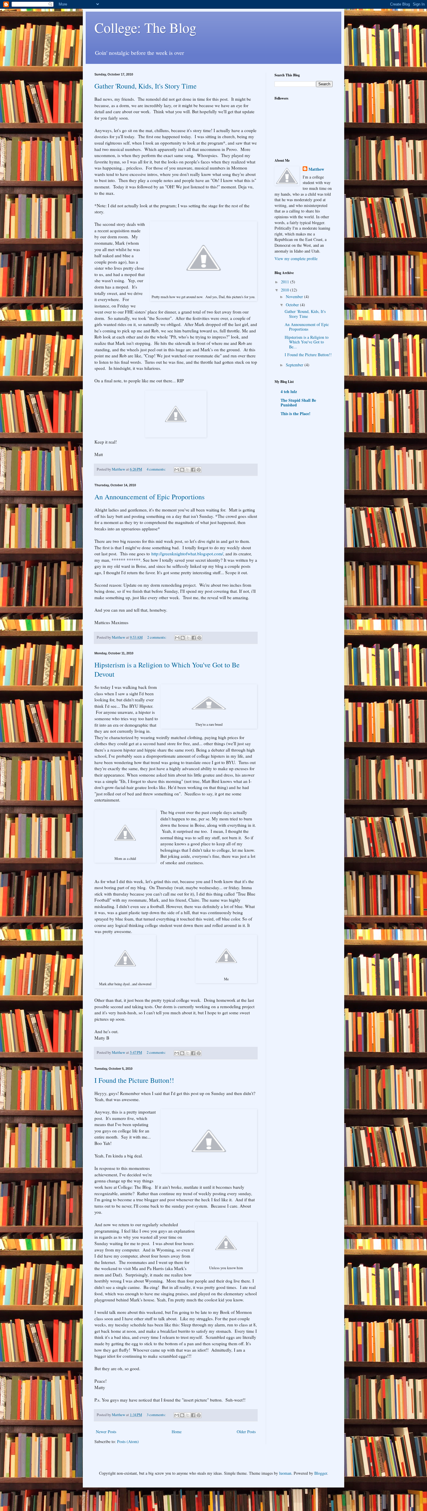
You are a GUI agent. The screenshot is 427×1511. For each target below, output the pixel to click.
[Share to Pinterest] (199, 470)
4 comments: (157, 469)
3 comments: (157, 1414)
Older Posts (246, 1431)
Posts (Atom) (128, 1441)
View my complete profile (295, 258)
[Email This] (177, 470)
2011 (285, 281)
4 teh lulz (289, 391)
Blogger (320, 1473)
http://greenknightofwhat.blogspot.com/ (187, 554)
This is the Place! (296, 413)
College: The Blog (145, 27)
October (293, 304)
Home (177, 1431)
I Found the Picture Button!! (134, 1080)
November (295, 296)
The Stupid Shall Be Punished (298, 402)
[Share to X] (188, 470)
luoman (285, 1473)
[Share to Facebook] (193, 470)
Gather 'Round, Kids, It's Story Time (145, 86)
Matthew (316, 169)
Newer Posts (106, 1431)
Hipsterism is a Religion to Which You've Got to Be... (307, 342)
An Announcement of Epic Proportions (149, 496)
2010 (285, 290)
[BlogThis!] (182, 470)
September (295, 365)
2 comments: (157, 637)
